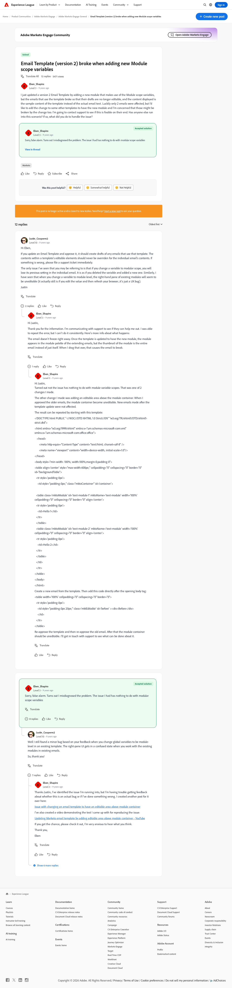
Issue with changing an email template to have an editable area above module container (87, 806)
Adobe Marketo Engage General (73, 16)
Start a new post (112, 211)
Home (5, 16)
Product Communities (21, 16)
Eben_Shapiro (36, 84)
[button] (212, 16)
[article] (87, 273)
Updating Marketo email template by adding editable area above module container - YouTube (90, 818)
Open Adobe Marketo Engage (192, 34)
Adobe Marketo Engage (44, 16)
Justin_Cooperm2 (38, 238)
